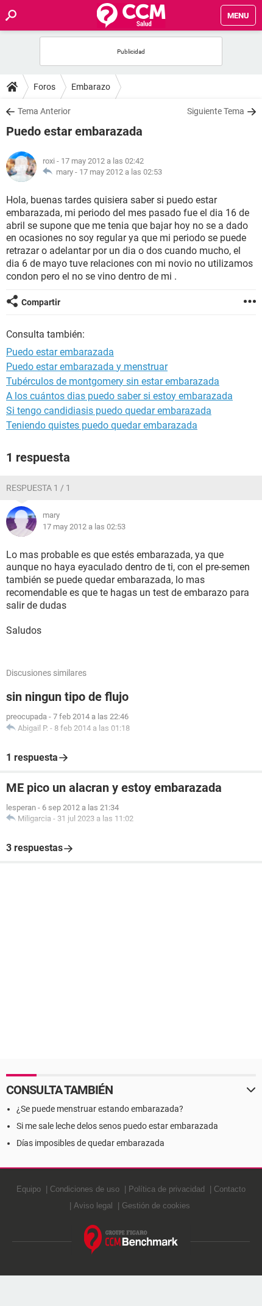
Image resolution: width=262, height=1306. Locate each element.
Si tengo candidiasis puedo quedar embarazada (108, 410)
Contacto (230, 1189)
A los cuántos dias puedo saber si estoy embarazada (119, 396)
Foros (44, 87)
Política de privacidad (167, 1189)
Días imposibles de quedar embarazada (90, 1143)
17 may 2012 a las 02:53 (120, 171)
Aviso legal (93, 1205)
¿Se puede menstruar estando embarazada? (99, 1109)
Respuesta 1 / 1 (38, 488)
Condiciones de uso (84, 1189)
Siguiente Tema (215, 111)
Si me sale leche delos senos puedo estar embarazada (117, 1126)
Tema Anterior (44, 111)
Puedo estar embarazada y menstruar (87, 366)
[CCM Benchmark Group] (131, 1240)
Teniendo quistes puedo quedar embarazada (101, 425)
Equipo (28, 1189)
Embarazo (90, 87)
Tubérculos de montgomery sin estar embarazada (112, 381)
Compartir (40, 302)
